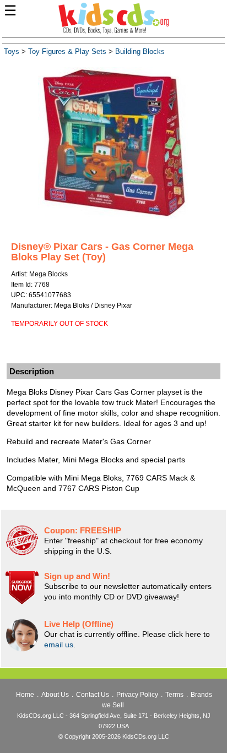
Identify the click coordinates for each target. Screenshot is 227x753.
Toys (11, 52)
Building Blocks (140, 52)
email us (58, 644)
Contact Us (92, 695)
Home (25, 695)
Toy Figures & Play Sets (67, 52)
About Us (55, 695)
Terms (174, 695)
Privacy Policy (137, 695)
